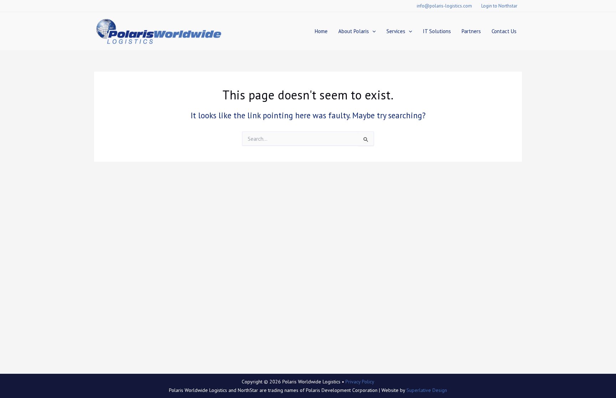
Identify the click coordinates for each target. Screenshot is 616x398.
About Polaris (353, 31)
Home (321, 31)
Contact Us (504, 31)
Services (395, 31)
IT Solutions (437, 31)
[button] (372, 31)
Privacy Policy (359, 381)
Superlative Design (426, 390)
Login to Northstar (499, 6)
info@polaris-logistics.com (444, 6)
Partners (471, 31)
